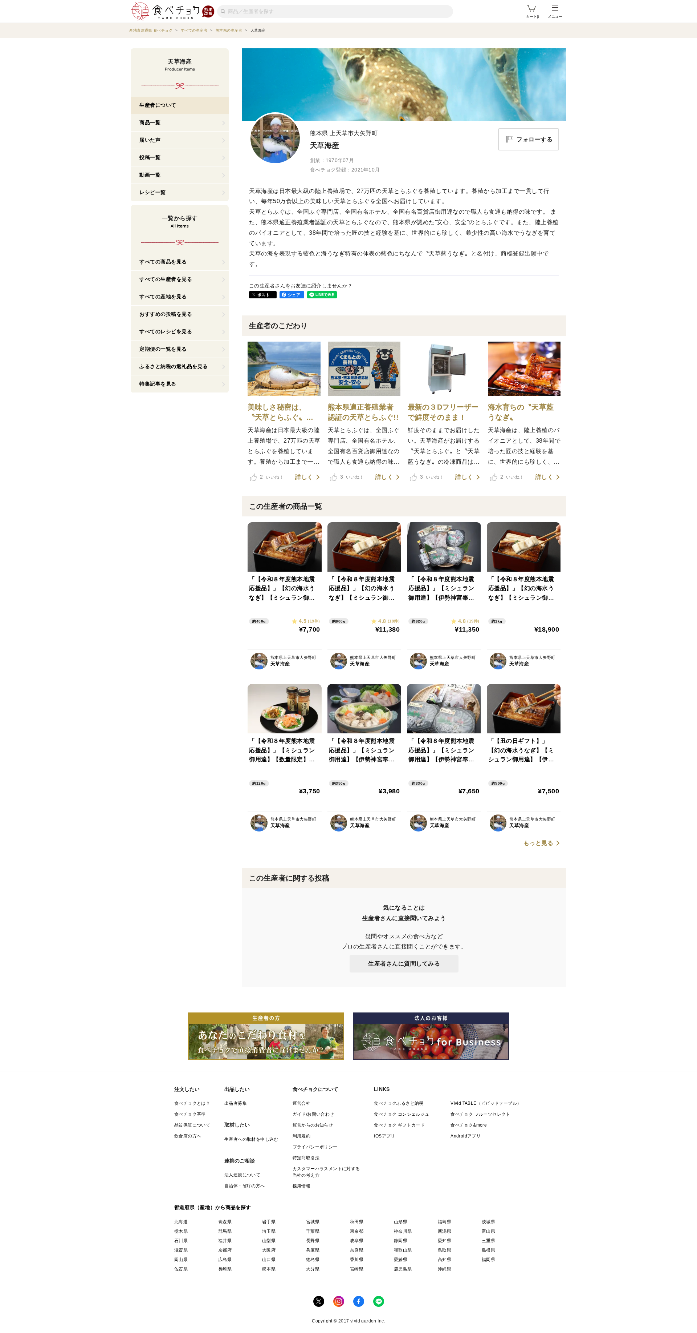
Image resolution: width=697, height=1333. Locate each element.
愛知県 (444, 1240)
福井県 (225, 1240)
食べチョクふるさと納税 (398, 1103)
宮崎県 (356, 1269)
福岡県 (488, 1259)
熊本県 (269, 1269)
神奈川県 (403, 1231)
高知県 (444, 1259)
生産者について (157, 105)
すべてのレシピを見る (165, 331)
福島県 (444, 1221)
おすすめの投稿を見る (165, 314)
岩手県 (269, 1221)
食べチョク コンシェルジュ (401, 1114)
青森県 (225, 1221)
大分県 (312, 1269)
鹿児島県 (403, 1269)
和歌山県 (403, 1250)
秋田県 (356, 1221)
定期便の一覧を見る (163, 349)
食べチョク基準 (190, 1114)
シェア (294, 295)
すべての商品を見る (163, 262)
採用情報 (302, 1186)
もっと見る (538, 843)
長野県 (312, 1240)
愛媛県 (400, 1259)
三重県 (488, 1240)
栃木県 (181, 1231)
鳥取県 (444, 1250)
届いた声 (149, 140)
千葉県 (312, 1231)
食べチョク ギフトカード (399, 1125)
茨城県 (488, 1221)
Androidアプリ (466, 1136)
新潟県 (444, 1231)
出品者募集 (235, 1103)
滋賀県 (181, 1250)
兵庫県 (312, 1250)
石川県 (181, 1240)
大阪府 (269, 1250)
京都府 (225, 1250)
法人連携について (242, 1174)
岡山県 (181, 1259)
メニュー (555, 17)
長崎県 (225, 1269)
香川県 (356, 1259)
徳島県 (312, 1259)
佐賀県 (181, 1269)
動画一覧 (149, 175)
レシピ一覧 (152, 192)
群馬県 (225, 1231)
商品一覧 (149, 122)
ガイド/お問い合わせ (313, 1114)
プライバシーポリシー (315, 1146)
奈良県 (356, 1250)
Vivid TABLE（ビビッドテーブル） (486, 1103)
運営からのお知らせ (313, 1125)
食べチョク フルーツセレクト (480, 1114)
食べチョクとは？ (192, 1103)
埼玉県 (269, 1231)
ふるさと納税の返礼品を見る (173, 366)
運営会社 (302, 1103)
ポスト (263, 295)
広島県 (225, 1259)
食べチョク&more (469, 1125)
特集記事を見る (157, 384)
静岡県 (400, 1240)
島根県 (488, 1250)
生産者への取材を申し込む (251, 1139)
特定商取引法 (306, 1157)
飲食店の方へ (187, 1136)
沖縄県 (444, 1269)
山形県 (400, 1221)
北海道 (181, 1221)
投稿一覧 (149, 157)
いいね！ (272, 477)
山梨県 (269, 1240)
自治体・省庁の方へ (244, 1185)
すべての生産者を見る (165, 279)
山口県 (269, 1259)
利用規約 (302, 1136)
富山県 (488, 1231)
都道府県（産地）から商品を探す (212, 1207)
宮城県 (312, 1221)
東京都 (356, 1231)
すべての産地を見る (163, 296)
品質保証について (192, 1125)
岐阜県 (356, 1240)
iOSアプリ (384, 1136)
